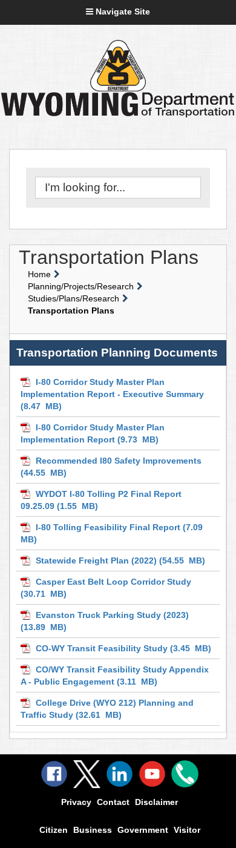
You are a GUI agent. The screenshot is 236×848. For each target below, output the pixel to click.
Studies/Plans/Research (73, 298)
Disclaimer (156, 802)
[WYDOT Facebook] (54, 773)
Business (92, 830)
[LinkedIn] (119, 773)
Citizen (53, 830)
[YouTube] (152, 773)
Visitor (187, 830)
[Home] (118, 65)
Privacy (76, 802)
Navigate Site (121, 11)
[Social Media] (86, 774)
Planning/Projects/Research (81, 286)
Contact (113, 802)
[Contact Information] (184, 773)
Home (39, 274)
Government (142, 830)
